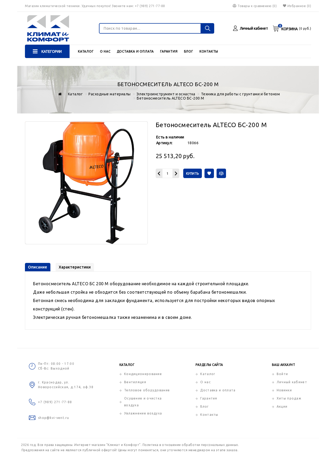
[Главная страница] (59, 94)
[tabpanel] (168, 300)
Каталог (86, 51)
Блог (188, 51)
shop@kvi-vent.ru (53, 417)
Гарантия (168, 51)
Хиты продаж (289, 398)
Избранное (299, 6)
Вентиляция (135, 382)
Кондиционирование (143, 374)
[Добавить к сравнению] (221, 173)
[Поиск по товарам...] (207, 28)
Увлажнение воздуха (143, 413)
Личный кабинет (292, 382)
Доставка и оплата (135, 51)
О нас (105, 51)
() (257, 6)
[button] (209, 173)
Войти (282, 374)
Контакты (209, 51)
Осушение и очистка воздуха (143, 402)
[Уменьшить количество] (159, 173)
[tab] (37, 267)
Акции (282, 406)
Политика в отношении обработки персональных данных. (191, 445)
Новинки (284, 390)
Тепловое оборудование (147, 390)
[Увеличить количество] (176, 173)
